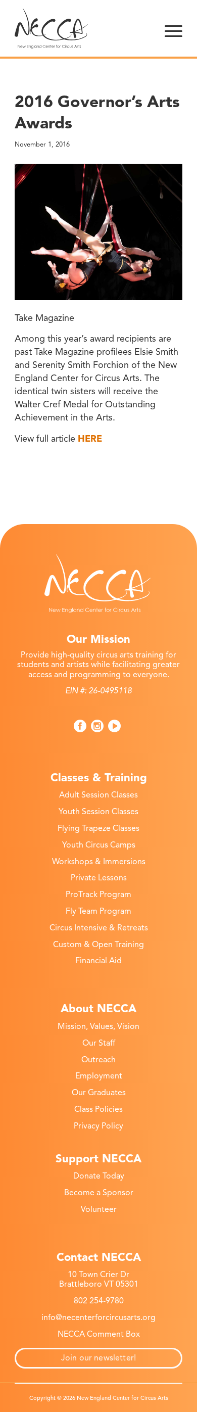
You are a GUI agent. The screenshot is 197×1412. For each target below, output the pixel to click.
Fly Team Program (98, 911)
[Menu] (173, 28)
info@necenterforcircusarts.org (98, 1317)
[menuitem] (173, 28)
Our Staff (98, 1043)
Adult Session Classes (98, 795)
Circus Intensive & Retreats (99, 928)
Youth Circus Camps (98, 845)
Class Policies (98, 1109)
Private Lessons (99, 878)
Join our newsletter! (98, 1358)
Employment (98, 1076)
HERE (90, 438)
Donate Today (98, 1176)
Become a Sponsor (98, 1193)
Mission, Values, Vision (98, 1026)
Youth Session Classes (98, 812)
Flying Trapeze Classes (98, 828)
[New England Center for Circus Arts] (82, 28)
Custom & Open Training (98, 944)
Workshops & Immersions (98, 862)
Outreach (98, 1060)
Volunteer (99, 1209)
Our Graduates (99, 1093)
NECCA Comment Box (99, 1334)
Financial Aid (98, 961)
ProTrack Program (98, 894)
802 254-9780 (99, 1301)
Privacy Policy (98, 1126)
